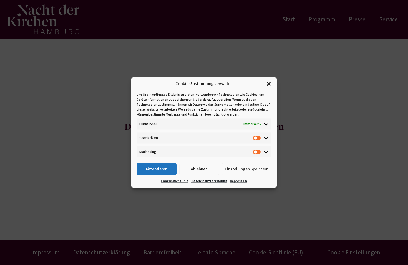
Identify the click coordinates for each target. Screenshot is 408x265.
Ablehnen (199, 169)
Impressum (238, 181)
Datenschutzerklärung (209, 181)
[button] (268, 84)
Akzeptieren (156, 169)
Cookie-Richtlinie (174, 181)
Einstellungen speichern (246, 169)
